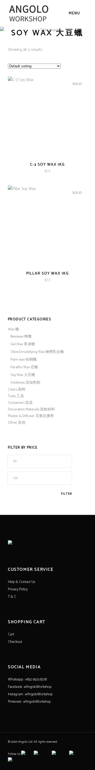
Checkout (15, 642)
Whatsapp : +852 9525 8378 (27, 679)
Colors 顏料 (17, 390)
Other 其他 (16, 423)
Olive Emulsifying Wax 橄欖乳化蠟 (37, 352)
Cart (11, 634)
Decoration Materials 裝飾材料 (31, 409)
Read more (37, 171)
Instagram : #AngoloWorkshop (30, 694)
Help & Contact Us (21, 582)
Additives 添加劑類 (25, 383)
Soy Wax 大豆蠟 (23, 375)
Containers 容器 (20, 403)
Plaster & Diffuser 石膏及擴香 (31, 416)
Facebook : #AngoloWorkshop (29, 687)
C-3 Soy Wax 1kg (47, 165)
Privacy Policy (18, 589)
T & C (12, 597)
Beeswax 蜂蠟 (21, 337)
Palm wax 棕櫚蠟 (24, 360)
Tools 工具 (16, 396)
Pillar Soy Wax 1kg (47, 274)
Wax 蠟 (13, 329)
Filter (66, 493)
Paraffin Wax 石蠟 (24, 367)
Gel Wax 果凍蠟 (23, 344)
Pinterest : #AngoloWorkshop (29, 702)
